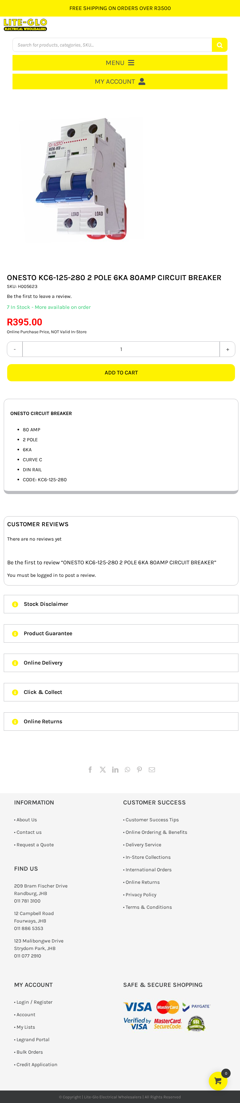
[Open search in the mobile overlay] (120, 45)
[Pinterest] (139, 769)
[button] (121, 604)
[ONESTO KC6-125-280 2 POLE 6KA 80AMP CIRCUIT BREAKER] (121, 180)
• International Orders (147, 870)
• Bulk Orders (28, 1052)
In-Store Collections (148, 857)
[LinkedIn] (115, 769)
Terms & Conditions (149, 907)
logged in (47, 575)
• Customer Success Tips (151, 820)
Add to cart (121, 372)
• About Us (25, 820)
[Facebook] (90, 769)
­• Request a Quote (34, 845)
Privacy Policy (141, 895)
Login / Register (34, 1002)
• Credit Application (36, 1064)
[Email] (152, 769)
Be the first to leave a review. (39, 296)
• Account (24, 1014)
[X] (103, 769)
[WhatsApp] (127, 769)
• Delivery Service (142, 845)
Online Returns (143, 882)
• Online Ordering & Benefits (155, 832)
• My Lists (24, 1027)
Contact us (29, 832)
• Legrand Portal (31, 1039)
